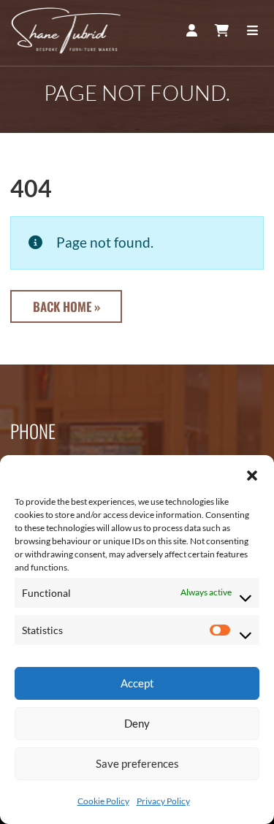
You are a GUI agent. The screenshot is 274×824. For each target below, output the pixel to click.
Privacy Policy (163, 801)
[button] (252, 473)
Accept (137, 683)
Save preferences (137, 763)
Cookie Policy (103, 801)
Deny (137, 723)
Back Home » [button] (66, 306)
